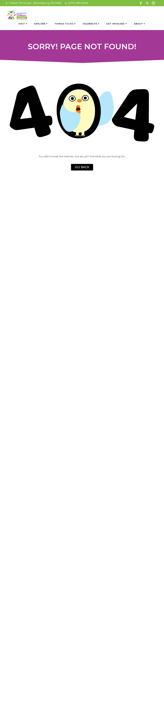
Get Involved (115, 23)
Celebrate (90, 23)
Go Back (82, 167)
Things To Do (64, 23)
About (138, 23)
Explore (39, 23)
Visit (21, 23)
